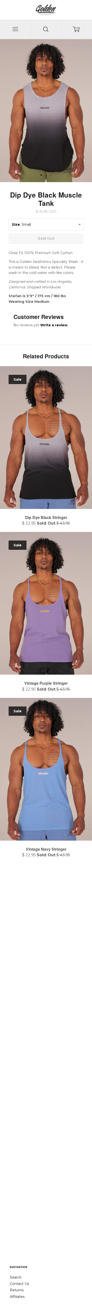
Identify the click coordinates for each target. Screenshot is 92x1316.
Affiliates (17, 1296)
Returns (17, 1290)
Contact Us (19, 1283)
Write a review (53, 325)
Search (16, 1277)
